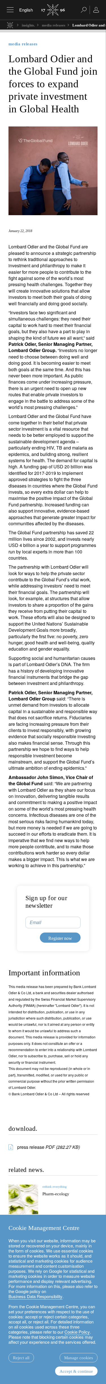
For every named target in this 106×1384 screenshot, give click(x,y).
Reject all (21, 1358)
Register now (60, 938)
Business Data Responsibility (35, 1296)
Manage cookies (78, 1358)
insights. (28, 25)
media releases (53, 25)
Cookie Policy (77, 1332)
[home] (10, 25)
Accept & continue (76, 1371)
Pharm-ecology (55, 1194)
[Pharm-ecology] (23, 1199)
